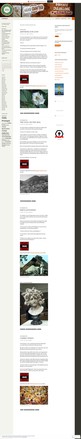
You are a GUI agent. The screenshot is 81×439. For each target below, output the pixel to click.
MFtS (22, 113)
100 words (23, 329)
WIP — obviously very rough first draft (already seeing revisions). (6, 31)
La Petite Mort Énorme (6, 46)
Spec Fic (37, 113)
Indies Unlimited (58, 75)
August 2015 (4, 94)
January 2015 (4, 104)
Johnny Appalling (4, 40)
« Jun (3, 70)
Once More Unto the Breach (6, 50)
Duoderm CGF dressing (5, 36)
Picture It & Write (58, 66)
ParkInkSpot (5, 18)
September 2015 (4, 92)
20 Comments (30, 124)
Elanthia (7, 125)
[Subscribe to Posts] (55, 55)
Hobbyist (69, 18)
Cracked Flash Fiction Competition (62, 73)
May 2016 (3, 81)
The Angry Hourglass (59, 77)
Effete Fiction (23, 29)
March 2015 (4, 101)
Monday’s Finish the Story (41, 170)
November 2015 (4, 89)
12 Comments (30, 212)
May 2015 (3, 98)
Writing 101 (4, 145)
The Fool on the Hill (30, 122)
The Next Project (5, 35)
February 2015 (4, 102)
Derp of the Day (4, 123)
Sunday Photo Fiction (59, 62)
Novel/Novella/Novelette (6, 33)
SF (4, 141)
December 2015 (4, 88)
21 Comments (29, 340)
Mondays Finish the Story (29, 113)
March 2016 (4, 84)
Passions (3, 138)
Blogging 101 (4, 115)
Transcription (4, 51)
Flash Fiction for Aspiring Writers (61, 69)
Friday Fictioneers (58, 64)
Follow (57, 36)
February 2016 (4, 85)
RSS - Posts (58, 55)
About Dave (58, 18)
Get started (50, 1)
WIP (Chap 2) (4, 28)
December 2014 (4, 105)
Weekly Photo (8, 143)
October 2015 (4, 91)
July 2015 (3, 95)
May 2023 (3, 78)
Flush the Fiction (6, 135)
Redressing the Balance (6, 42)
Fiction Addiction (23, 120)
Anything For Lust (29, 31)
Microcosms (57, 79)
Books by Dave (63, 18)
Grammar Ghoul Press (59, 71)
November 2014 (4, 106)
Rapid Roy (3, 39)
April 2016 (3, 82)
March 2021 (4, 79)
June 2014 (3, 108)
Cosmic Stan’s (27, 338)
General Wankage (6, 136)
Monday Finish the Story (40, 85)
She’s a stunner (28, 210)
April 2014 (3, 109)
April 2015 (3, 99)
